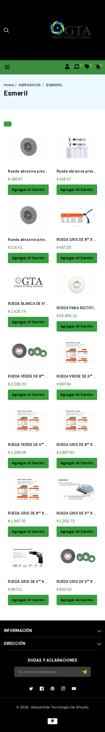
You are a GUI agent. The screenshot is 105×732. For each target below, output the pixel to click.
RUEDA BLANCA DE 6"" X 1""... (33, 304)
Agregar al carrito (28, 190)
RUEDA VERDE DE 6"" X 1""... (32, 445)
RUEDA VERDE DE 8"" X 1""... (32, 376)
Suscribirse (85, 672)
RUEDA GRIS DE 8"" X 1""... (79, 240)
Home (9, 85)
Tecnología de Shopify (70, 707)
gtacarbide (40, 707)
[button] (6, 30)
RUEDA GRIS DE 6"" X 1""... (79, 513)
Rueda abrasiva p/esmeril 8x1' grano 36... (46, 240)
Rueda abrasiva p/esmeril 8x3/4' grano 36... (47, 171)
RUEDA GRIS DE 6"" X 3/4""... (32, 582)
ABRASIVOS (30, 85)
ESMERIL (54, 85)
